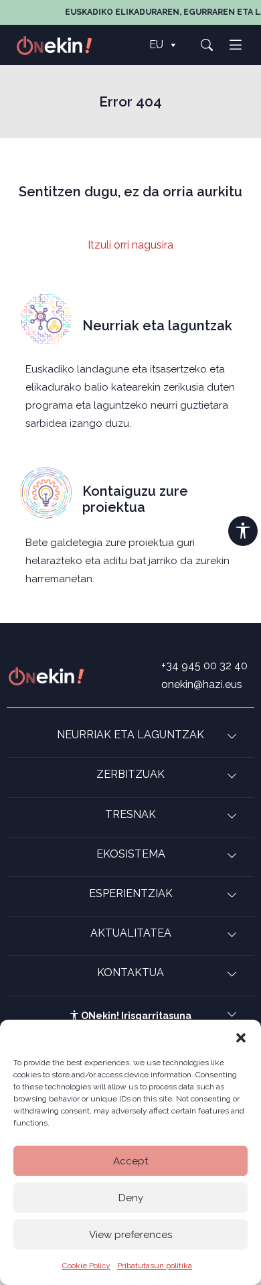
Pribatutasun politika (154, 1265)
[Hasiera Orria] (61, 44)
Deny (130, 1198)
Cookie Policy (86, 1265)
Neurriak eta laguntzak (157, 326)
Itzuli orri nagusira (130, 245)
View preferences (130, 1235)
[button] (241, 1036)
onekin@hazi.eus (201, 684)
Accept (130, 1161)
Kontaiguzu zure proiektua (135, 499)
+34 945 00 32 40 (204, 665)
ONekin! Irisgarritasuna (135, 1015)
